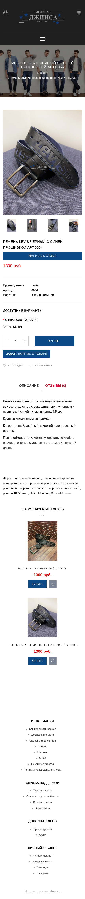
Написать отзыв (42, 255)
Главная (42, 72)
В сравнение (43, 365)
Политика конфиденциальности (42, 769)
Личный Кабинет (42, 855)
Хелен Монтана (61, 493)
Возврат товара (42, 802)
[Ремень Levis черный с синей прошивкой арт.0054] (42, 162)
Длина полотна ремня (21, 319)
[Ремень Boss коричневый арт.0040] (78, 557)
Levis (34, 285)
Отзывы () (55, 386)
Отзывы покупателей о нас (42, 796)
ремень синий (12, 488)
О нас (42, 758)
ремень (12, 478)
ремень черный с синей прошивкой (54, 483)
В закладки (15, 365)
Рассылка (42, 873)
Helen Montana (39, 493)
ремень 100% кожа (15, 493)
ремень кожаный (29, 478)
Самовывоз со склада (42, 740)
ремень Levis (20, 483)
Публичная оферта (42, 763)
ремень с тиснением (37, 488)
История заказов (42, 861)
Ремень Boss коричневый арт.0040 (42, 568)
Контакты (42, 752)
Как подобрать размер (42, 728)
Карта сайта (42, 808)
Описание (29, 386)
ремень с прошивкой (66, 488)
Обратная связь (42, 790)
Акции (42, 834)
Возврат (42, 746)
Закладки (42, 867)
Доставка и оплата (42, 734)
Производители (42, 829)
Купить (37, 584)
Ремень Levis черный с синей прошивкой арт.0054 (43, 77)
